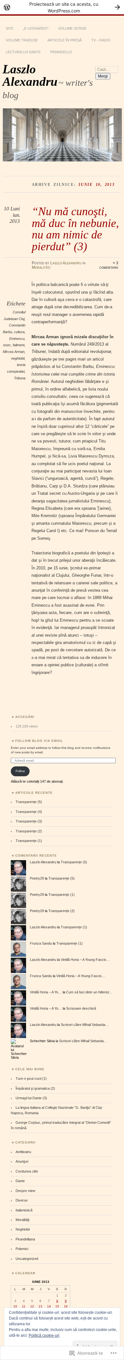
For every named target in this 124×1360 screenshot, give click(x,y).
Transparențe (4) (29, 812)
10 (15, 1306)
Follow (20, 771)
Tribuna (19, 378)
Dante (20, 1181)
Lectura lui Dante (23, 52)
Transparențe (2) (29, 831)
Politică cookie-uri (44, 1335)
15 (57, 1306)
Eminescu (16, 338)
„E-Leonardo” (36, 28)
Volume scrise (72, 28)
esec (7, 345)
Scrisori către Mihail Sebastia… (85, 1025)
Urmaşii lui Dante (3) (31, 1098)
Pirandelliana (25, 1239)
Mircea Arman (13, 352)
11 (23, 1306)
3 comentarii (108, 265)
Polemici (22, 1249)
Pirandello (61, 52)
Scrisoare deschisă (81, 1008)
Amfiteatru (23, 1152)
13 (40, 1306)
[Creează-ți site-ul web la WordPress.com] (62, 7)
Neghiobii (23, 1229)
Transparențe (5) (29, 802)
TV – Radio (101, 40)
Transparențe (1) (29, 841)
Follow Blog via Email (39, 740)
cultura (19, 332)
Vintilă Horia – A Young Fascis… (85, 960)
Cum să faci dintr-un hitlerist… (89, 992)
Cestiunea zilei (27, 1171)
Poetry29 (37, 878)
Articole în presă (64, 40)
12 (32, 1306)
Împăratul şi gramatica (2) (35, 1088)
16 (66, 1306)
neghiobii (17, 358)
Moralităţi (41, 267)
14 (49, 1306)
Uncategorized (27, 1259)
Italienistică (24, 1210)
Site (9, 28)
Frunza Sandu (41, 943)
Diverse (22, 1200)
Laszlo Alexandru (30, 75)
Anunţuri (22, 1161)
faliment (18, 345)
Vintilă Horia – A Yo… (46, 992)
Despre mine (25, 1191)
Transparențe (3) (29, 821)
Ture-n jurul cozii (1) (31, 1078)
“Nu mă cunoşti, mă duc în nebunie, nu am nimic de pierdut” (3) (75, 228)
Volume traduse (22, 40)
